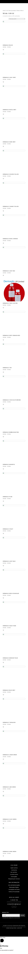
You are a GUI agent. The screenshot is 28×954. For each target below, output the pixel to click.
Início (4, 10)
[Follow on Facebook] (13, 907)
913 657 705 (14, 900)
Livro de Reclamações (14, 885)
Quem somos (14, 868)
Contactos (14, 870)
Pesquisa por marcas (14, 879)
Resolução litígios (14, 887)
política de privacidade (15, 917)
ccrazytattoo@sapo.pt (14, 904)
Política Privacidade (14, 891)
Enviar (22, 915)
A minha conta (14, 874)
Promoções (14, 876)
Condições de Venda (14, 889)
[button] (3, 49)
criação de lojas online (11, 928)
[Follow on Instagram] (15, 907)
